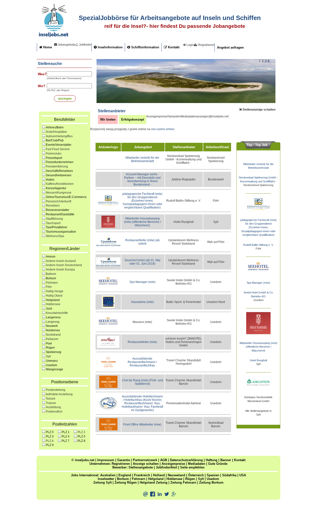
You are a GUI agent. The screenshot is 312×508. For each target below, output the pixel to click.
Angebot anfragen (230, 47)
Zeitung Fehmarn (183, 482)
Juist (49, 308)
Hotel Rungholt (258, 360)
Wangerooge (54, 369)
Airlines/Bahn (55, 127)
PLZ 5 (81, 436)
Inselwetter (106, 479)
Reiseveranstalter (57, 210)
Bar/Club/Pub (55, 140)
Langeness (53, 317)
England (124, 475)
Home (47, 47)
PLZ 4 (65, 436)
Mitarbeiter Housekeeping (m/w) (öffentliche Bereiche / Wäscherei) (142, 222)
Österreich (196, 475)
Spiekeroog (53, 352)
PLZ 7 (65, 441)
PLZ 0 (50, 432)
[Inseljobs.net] (53, 36)
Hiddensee (174, 479)
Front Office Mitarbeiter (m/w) (142, 424)
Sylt (201, 479)
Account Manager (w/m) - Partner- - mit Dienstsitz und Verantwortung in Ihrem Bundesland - (142, 179)
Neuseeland (176, 475)
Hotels (50, 179)
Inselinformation (110, 47)
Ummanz (52, 361)
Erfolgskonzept (132, 119)
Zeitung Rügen (126, 482)
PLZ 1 (65, 432)
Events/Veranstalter (58, 144)
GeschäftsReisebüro (59, 171)
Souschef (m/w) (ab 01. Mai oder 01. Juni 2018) (142, 262)
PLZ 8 (81, 441)
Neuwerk (52, 326)
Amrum (50, 256)
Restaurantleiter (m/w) (142, 342)
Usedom (51, 365)
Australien (108, 475)
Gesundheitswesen (58, 175)
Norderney (53, 330)
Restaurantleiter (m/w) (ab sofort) (142, 241)
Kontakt (173, 47)
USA (242, 475)
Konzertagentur (56, 188)
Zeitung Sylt (102, 482)
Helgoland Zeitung (153, 482)
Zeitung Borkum (211, 482)
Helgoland (53, 300)
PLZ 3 (50, 436)
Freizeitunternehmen (59, 162)
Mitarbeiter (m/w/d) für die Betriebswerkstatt (142, 159)
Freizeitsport (54, 158)
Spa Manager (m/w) (142, 282)
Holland (159, 475)
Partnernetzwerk (145, 460)
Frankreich (142, 475)
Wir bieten (108, 119)
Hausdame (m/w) (142, 302)
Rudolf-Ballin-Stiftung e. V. (258, 244)
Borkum (51, 278)
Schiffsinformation (144, 47)
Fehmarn (138, 479)
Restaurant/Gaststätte (60, 214)
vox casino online (162, 129)
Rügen (50, 347)
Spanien (213, 475)
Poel (49, 343)
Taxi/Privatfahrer (56, 227)
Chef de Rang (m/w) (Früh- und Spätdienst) (142, 382)
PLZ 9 (50, 445)
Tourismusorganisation (61, 231)
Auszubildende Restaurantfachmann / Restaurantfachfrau (142, 362)
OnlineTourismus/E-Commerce (66, 197)
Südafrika (229, 475)
